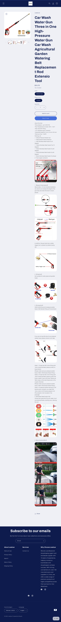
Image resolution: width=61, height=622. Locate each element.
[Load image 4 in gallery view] (24, 42)
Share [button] (38, 513)
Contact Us (25, 551)
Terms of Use (8, 551)
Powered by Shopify (17, 616)
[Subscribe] (43, 541)
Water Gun (39, 93)
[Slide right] (28, 42)
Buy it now (45, 118)
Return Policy (8, 562)
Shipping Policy (8, 566)
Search (6, 558)
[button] (3, 3)
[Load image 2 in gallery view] (15, 42)
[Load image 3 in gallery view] (20, 42)
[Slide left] (6, 42)
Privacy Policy (8, 554)
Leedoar (10, 616)
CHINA (38, 100)
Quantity (37, 104)
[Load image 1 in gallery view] (10, 42)
